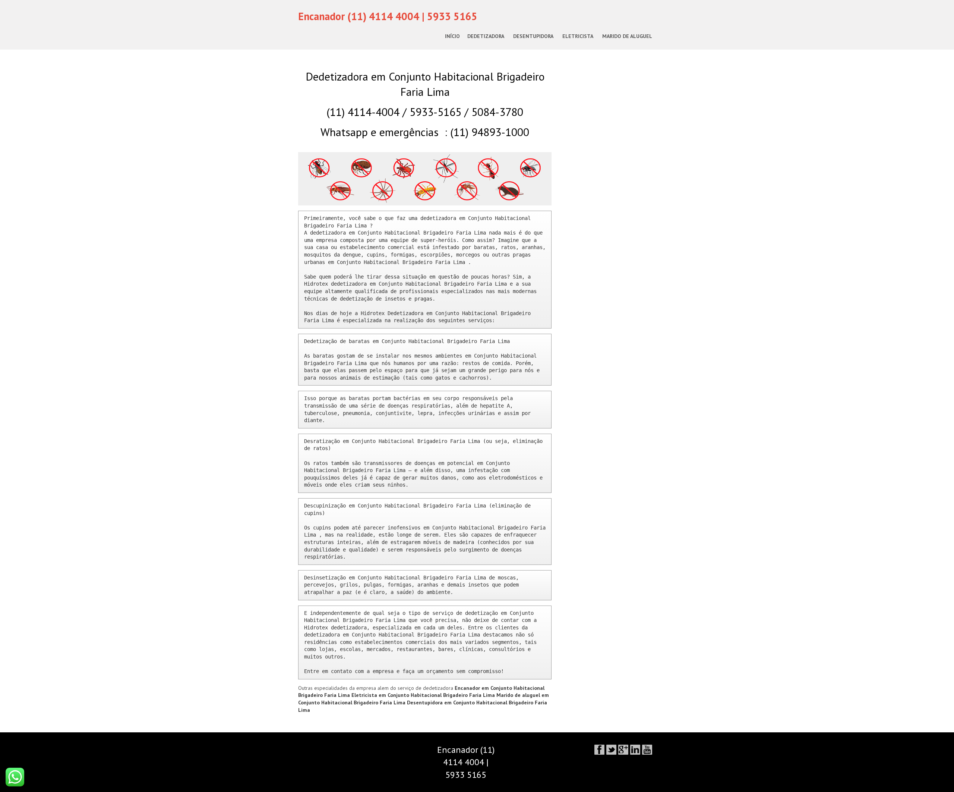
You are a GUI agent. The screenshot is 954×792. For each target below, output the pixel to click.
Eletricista (577, 36)
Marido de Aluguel (627, 36)
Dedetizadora (485, 36)
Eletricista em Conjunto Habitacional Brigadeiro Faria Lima (423, 695)
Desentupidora (533, 36)
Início (452, 36)
